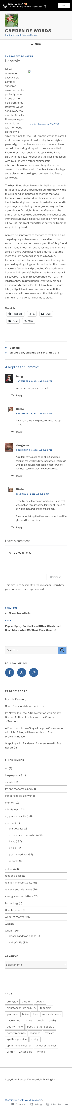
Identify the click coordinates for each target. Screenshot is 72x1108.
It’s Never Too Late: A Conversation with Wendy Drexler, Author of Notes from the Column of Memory (33, 717)
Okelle (20, 409)
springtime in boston (19, 1045)
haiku (12, 841)
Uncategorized (13, 910)
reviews (49, 1033)
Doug (19, 376)
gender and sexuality (17, 795)
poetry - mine (15, 1026)
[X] (21, 672)
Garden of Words (28, 30)
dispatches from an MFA (23, 835)
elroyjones (22, 445)
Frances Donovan (21, 56)
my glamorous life (15, 816)
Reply (19, 395)
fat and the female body (19, 788)
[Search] (62, 650)
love (35, 1014)
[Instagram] (33, 672)
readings (35, 1033)
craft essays (16, 828)
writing (9, 930)
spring (35, 1039)
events (9, 782)
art (6, 768)
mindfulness (12, 809)
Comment (55, 576)
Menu (38, 43)
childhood (17, 353)
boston (40, 1001)
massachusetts (51, 1014)
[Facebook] (9, 672)
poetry (9, 823)
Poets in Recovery (15, 699)
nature (28, 1020)
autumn (26, 1001)
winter (11, 1051)
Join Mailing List (47, 1079)
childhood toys (37, 353)
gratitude (12, 1014)
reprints (14, 861)
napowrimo (13, 1020)
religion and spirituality (18, 882)
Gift (64, 5)
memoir (15, 348)
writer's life (15, 942)
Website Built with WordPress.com (23, 1099)
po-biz (12, 848)
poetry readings (18, 854)
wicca (8, 923)
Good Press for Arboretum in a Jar (25, 706)
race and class (13, 875)
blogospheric (13, 775)
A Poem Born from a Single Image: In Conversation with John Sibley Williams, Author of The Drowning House (34, 732)
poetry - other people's (40, 1026)
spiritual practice (17, 1039)
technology (11, 903)
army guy (12, 1001)
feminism (45, 1007)
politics (9, 869)
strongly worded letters (19, 896)
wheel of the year (15, 916)
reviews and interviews (18, 889)
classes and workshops (22, 936)
